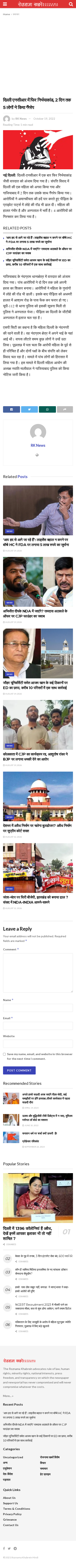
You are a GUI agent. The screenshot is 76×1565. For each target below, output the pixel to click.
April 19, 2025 (31, 1108)
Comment (11, 949)
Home (6, 14)
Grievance (10, 1519)
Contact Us (10, 1525)
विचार (43, 1463)
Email (8, 1018)
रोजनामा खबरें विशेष (50, 1457)
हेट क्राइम (45, 1474)
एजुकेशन (7, 1468)
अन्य (5, 1462)
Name (8, 1000)
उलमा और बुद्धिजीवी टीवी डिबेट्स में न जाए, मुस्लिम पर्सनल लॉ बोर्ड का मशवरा (47, 1118)
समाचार (16, 14)
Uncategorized (13, 1457)
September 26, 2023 (34, 1147)
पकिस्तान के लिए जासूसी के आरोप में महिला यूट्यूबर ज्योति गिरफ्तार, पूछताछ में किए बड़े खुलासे (43, 1324)
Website (9, 1036)
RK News (21, 118)
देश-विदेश (8, 1474)
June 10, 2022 (31, 1125)
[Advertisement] (38, 56)
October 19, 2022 (44, 118)
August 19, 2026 (13, 550)
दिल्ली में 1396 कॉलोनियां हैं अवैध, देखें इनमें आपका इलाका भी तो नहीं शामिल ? (27, 1233)
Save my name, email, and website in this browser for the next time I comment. (40, 1056)
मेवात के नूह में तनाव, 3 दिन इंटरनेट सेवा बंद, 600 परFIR (44, 1256)
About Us (9, 1497)
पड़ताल (6, 1479)
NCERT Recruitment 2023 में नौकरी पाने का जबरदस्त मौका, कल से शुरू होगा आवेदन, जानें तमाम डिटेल (43, 1307)
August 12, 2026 (13, 837)
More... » (8, 1396)
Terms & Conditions (16, 1508)
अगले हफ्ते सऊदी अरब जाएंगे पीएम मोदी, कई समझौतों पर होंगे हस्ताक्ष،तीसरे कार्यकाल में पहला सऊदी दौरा (46, 1098)
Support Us (10, 1503)
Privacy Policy (12, 1514)
